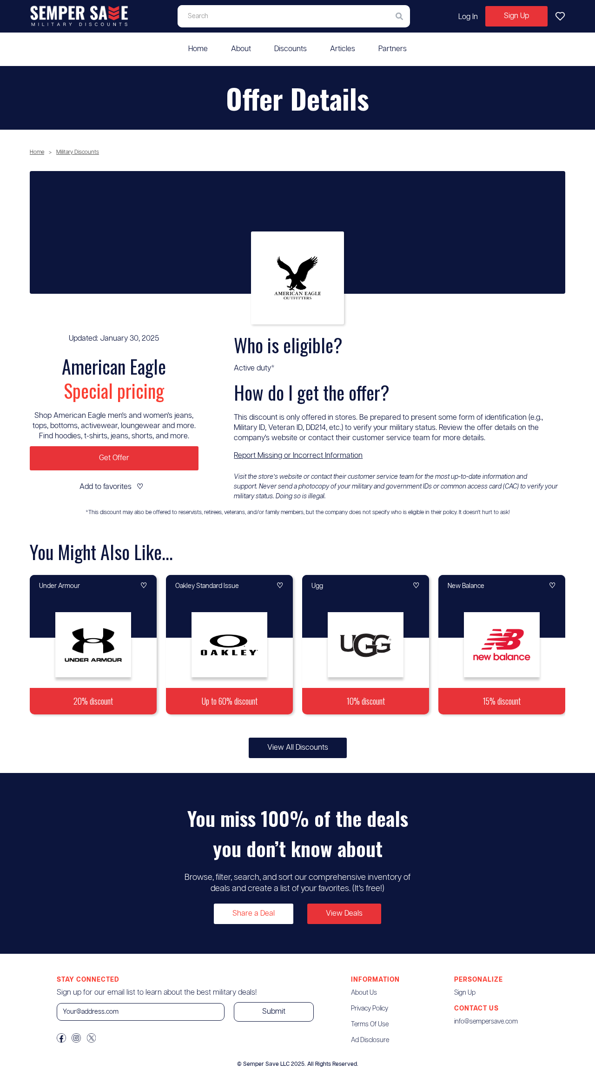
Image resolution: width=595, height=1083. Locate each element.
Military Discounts (77, 152)
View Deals (344, 914)
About (241, 49)
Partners (392, 49)
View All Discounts (297, 748)
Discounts (290, 49)
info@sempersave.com (486, 1021)
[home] (79, 16)
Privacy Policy (369, 1008)
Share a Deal (253, 914)
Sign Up (516, 16)
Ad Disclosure (370, 1040)
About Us (364, 993)
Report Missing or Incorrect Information (298, 456)
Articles (342, 49)
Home (198, 49)
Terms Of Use (370, 1024)
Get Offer (114, 458)
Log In (468, 17)
